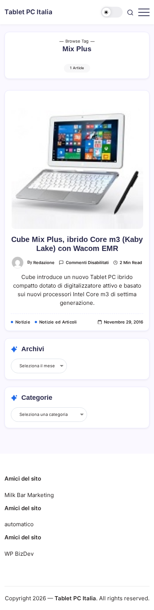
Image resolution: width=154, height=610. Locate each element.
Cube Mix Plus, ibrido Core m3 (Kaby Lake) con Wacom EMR (77, 243)
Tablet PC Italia (28, 12)
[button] (112, 12)
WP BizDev (19, 553)
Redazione (44, 262)
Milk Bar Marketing (29, 495)
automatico (19, 524)
